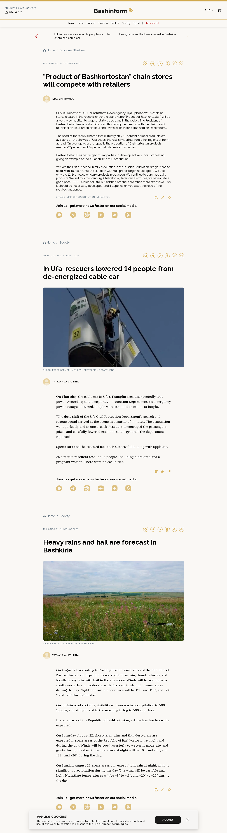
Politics (115, 23)
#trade (60, 197)
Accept (167, 820)
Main (71, 23)
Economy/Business (73, 50)
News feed (152, 23)
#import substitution (81, 197)
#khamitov (103, 197)
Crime (80, 23)
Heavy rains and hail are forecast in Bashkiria (147, 34)
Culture (90, 23)
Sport (137, 23)
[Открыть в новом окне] (59, 215)
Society (126, 23)
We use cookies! (51, 816)
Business (103, 23)
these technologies (115, 824)
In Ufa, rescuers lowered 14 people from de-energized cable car (82, 36)
